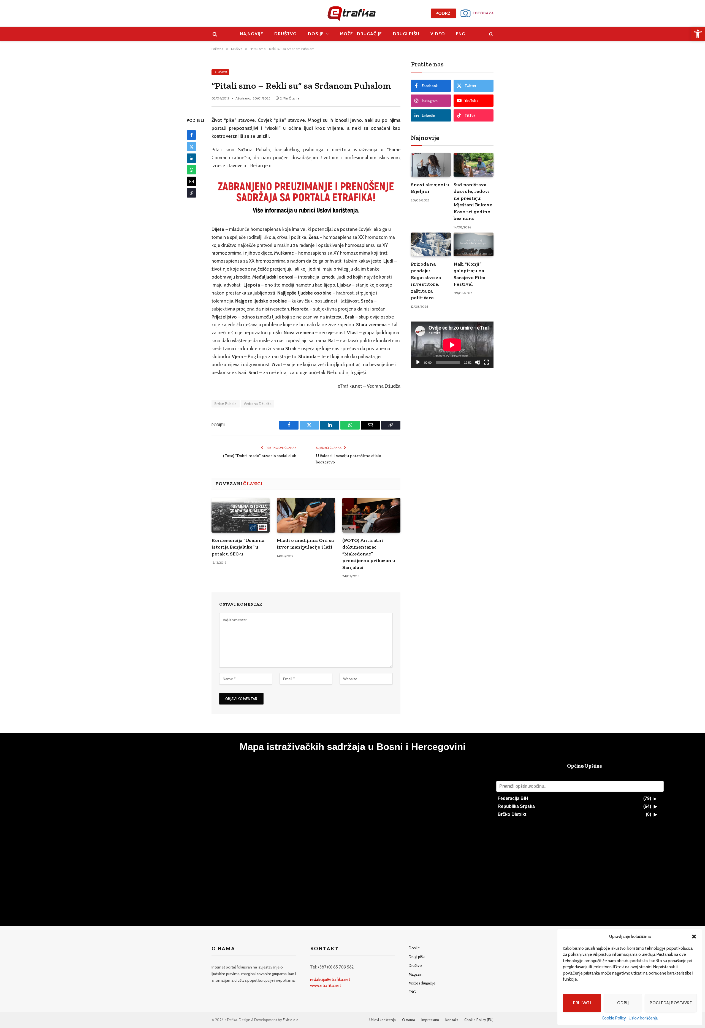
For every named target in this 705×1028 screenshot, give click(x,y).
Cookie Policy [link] (614, 1018)
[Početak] (418, 362)
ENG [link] (460, 33)
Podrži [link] (443, 13)
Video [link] (437, 33)
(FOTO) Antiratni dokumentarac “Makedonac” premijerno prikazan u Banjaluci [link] (368, 553)
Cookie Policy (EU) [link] (479, 1020)
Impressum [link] (430, 1020)
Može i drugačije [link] (361, 33)
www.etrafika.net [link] (325, 985)
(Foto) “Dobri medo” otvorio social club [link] (259, 455)
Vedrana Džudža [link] (258, 403)
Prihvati (582, 1002)
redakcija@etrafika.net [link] (330, 979)
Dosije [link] (316, 33)
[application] (452, 345)
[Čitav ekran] (486, 362)
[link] (698, 34)
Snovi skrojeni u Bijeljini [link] (430, 188)
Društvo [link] (285, 33)
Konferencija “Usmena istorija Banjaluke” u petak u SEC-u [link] (238, 547)
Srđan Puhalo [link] (225, 403)
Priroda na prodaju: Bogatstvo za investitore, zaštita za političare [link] (426, 281)
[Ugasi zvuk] (477, 362)
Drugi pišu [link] (406, 33)
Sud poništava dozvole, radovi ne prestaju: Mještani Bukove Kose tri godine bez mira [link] (473, 201)
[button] (694, 936)
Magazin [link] (415, 974)
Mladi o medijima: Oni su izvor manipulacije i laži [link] (305, 543)
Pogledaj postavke (671, 1002)
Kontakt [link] (451, 1020)
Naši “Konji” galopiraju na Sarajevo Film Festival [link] (470, 274)
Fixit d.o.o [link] (291, 1020)
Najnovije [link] (252, 33)
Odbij (623, 1002)
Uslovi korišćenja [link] (643, 1018)
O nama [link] (408, 1020)
